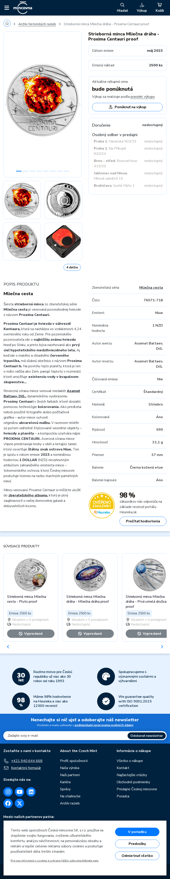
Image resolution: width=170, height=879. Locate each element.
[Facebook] (8, 803)
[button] (9, 104)
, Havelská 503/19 (115, 141)
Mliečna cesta (151, 287)
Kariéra (65, 782)
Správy (65, 789)
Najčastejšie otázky (132, 775)
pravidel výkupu (143, 96)
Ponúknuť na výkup (130, 107)
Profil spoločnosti (74, 760)
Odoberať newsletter (146, 736)
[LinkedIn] (31, 791)
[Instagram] (8, 791)
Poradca (123, 796)
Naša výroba (69, 768)
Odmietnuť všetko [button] (137, 855)
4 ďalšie (72, 267)
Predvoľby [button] (137, 843)
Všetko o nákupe (130, 760)
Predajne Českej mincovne (137, 789)
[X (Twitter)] (19, 803)
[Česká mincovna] (23, 8)
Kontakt (123, 768)
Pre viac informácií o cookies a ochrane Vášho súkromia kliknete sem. (55, 861)
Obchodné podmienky (133, 782)
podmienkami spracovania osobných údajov (104, 725)
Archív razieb (70, 803)
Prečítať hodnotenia (143, 521)
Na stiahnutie (70, 796)
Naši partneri (70, 775)
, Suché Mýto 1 (114, 185)
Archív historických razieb (37, 24)
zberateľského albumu (27, 495)
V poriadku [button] (137, 831)
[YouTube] (19, 791)
